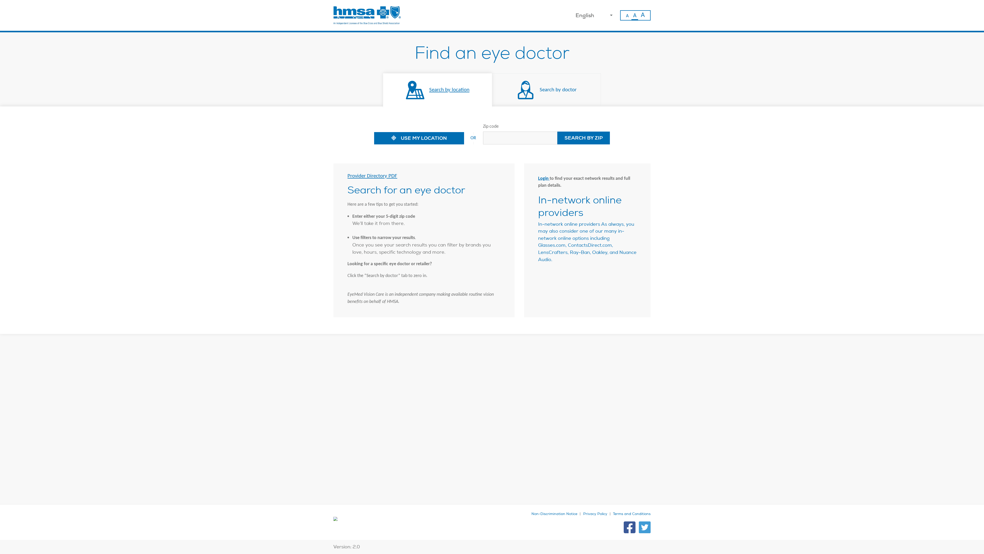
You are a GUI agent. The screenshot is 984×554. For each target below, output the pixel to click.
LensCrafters (553, 252)
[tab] (437, 89)
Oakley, (600, 252)
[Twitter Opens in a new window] (645, 527)
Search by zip (584, 138)
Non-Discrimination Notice (554, 513)
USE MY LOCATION (423, 138)
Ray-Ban (580, 252)
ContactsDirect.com (590, 245)
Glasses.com (552, 245)
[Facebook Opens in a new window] (630, 527)
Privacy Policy (595, 513)
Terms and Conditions (632, 513)
